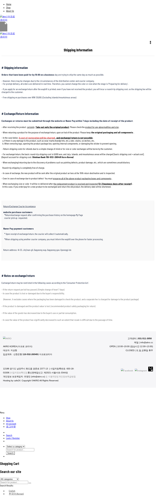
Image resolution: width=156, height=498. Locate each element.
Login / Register (13, 438)
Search (9, 435)
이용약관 (52, 376)
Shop (8, 7)
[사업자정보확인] (18, 372)
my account (11, 423)
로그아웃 (11, 426)
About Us (10, 10)
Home (8, 4)
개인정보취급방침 (67, 376)
